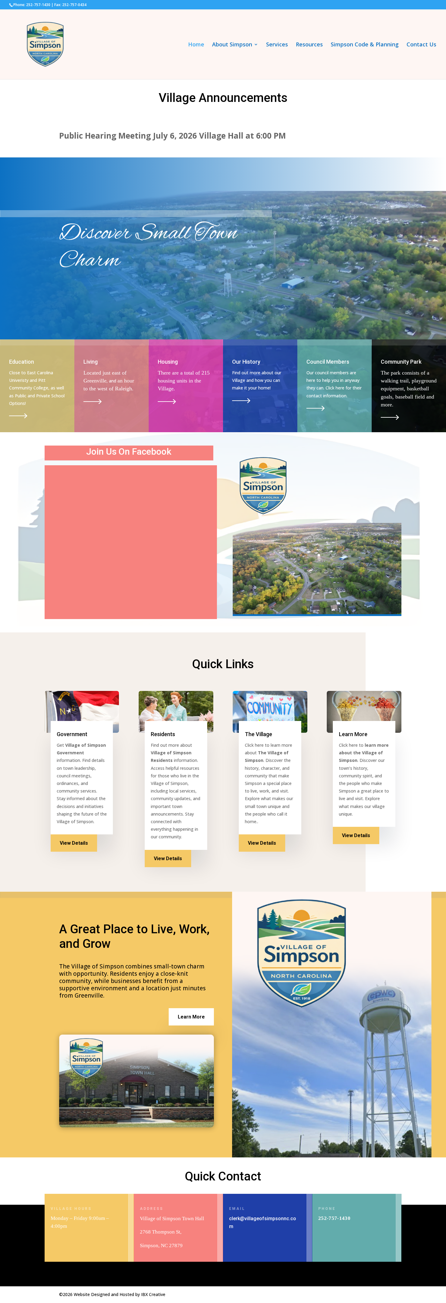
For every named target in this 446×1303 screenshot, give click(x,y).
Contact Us (421, 45)
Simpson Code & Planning (365, 45)
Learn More (191, 1017)
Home (196, 45)
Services (277, 45)
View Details (74, 843)
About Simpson (232, 45)
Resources (309, 45)
